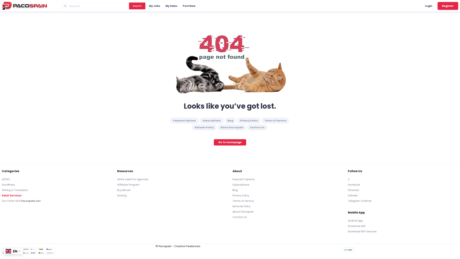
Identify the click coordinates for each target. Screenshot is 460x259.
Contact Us (257, 127)
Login (428, 6)
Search (137, 6)
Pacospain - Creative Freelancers (179, 246)
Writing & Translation (15, 190)
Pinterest (353, 190)
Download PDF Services (362, 231)
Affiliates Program (128, 185)
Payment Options (184, 120)
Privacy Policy (249, 120)
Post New (189, 6)
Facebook (354, 185)
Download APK (356, 226)
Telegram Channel (359, 201)
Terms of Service (275, 120)
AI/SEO (6, 179)
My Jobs (154, 6)
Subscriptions (212, 120)
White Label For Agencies (132, 179)
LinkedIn (353, 195)
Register (448, 6)
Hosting (121, 195)
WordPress (8, 185)
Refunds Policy (204, 127)
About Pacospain (231, 127)
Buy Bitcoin (124, 190)
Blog (230, 120)
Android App (355, 220)
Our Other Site (11, 201)
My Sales (171, 6)
